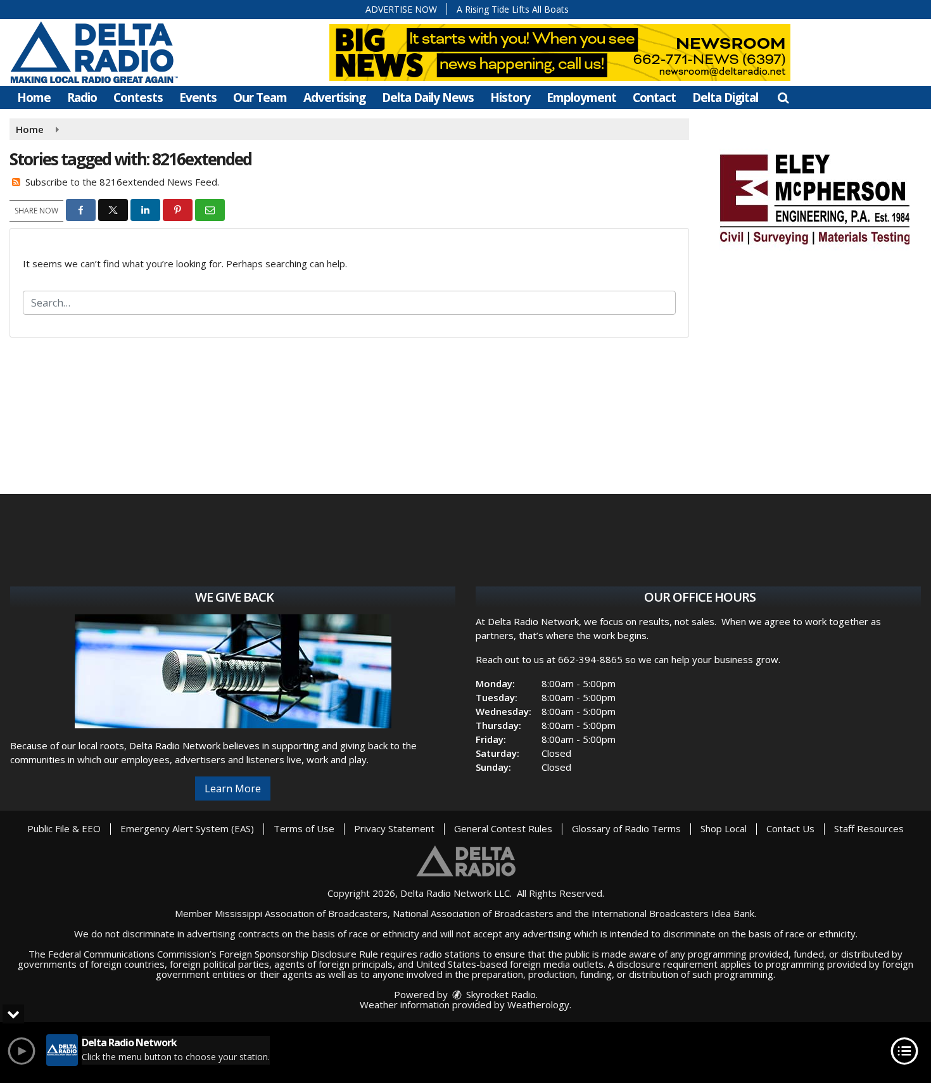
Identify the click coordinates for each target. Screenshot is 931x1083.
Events (198, 97)
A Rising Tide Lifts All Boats (513, 9)
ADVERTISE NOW (401, 9)
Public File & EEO (64, 828)
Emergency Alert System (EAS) (187, 828)
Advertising (334, 97)
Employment (581, 97)
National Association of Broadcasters (473, 913)
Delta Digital (725, 97)
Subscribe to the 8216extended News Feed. (122, 181)
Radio (82, 97)
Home (34, 97)
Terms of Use (304, 828)
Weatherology (538, 1004)
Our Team (260, 97)
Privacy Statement (394, 828)
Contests (138, 97)
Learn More (233, 788)
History (510, 97)
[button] (783, 97)
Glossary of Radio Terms (626, 828)
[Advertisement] (814, 197)
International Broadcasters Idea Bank (673, 913)
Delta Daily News (428, 97)
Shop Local (723, 828)
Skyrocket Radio (500, 994)
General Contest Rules (503, 828)
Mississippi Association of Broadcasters (301, 913)
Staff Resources (869, 828)
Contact (654, 97)
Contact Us (790, 828)
